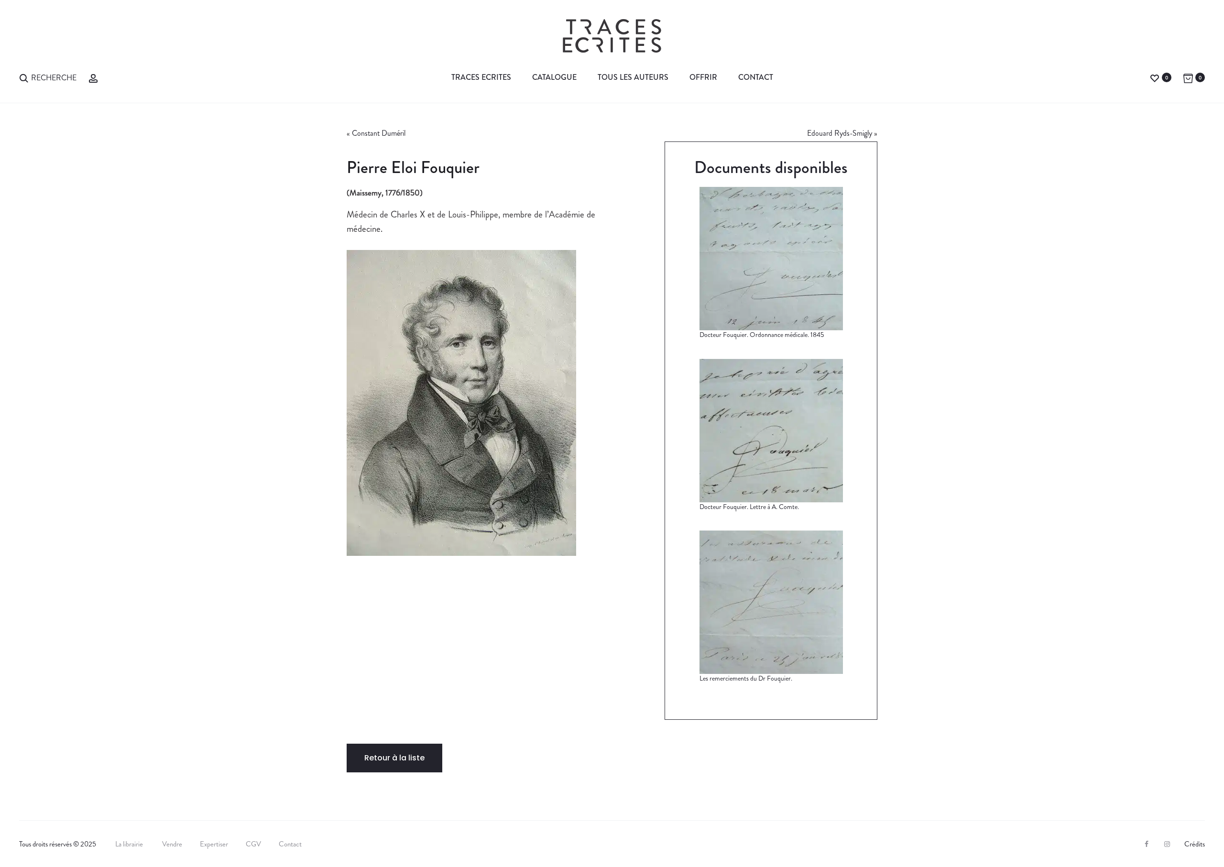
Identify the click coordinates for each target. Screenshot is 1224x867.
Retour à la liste (394, 757)
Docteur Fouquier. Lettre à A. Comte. (749, 506)
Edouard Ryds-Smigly (839, 133)
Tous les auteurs (633, 77)
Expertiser (214, 844)
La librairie (129, 844)
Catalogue (554, 77)
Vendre (172, 844)
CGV (253, 844)
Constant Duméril (378, 133)
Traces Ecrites (481, 77)
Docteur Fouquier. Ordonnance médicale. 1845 (761, 334)
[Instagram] (1167, 844)
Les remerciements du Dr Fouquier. (745, 678)
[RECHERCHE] (24, 77)
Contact (755, 77)
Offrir (703, 77)
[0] (1154, 77)
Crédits (1194, 844)
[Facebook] (1146, 844)
